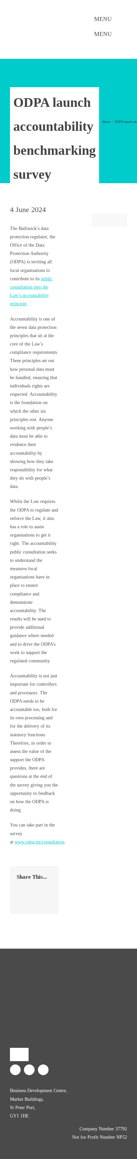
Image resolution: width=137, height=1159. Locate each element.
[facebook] (36, 44)
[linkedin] (58, 44)
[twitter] (47, 44)
